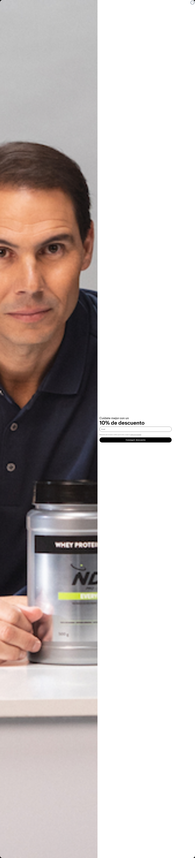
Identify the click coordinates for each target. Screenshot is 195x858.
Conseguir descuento (136, 440)
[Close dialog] (192, 2)
